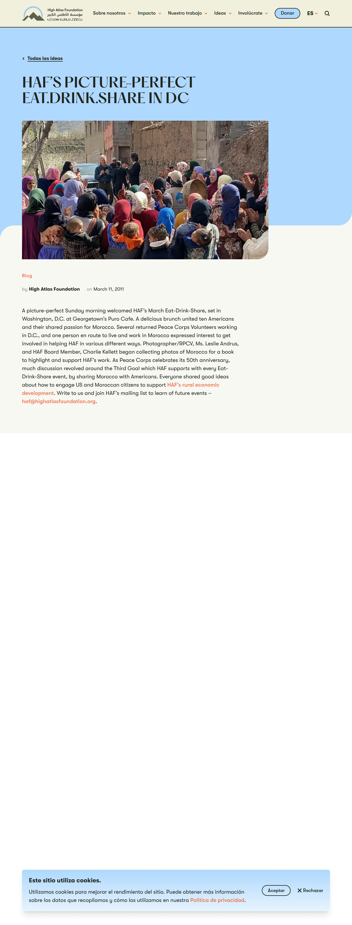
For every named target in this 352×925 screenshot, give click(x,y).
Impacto (147, 13)
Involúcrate (250, 13)
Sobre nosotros (109, 13)
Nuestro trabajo (185, 13)
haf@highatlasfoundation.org (58, 401)
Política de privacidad (217, 900)
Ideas (220, 13)
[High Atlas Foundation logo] (52, 13)
